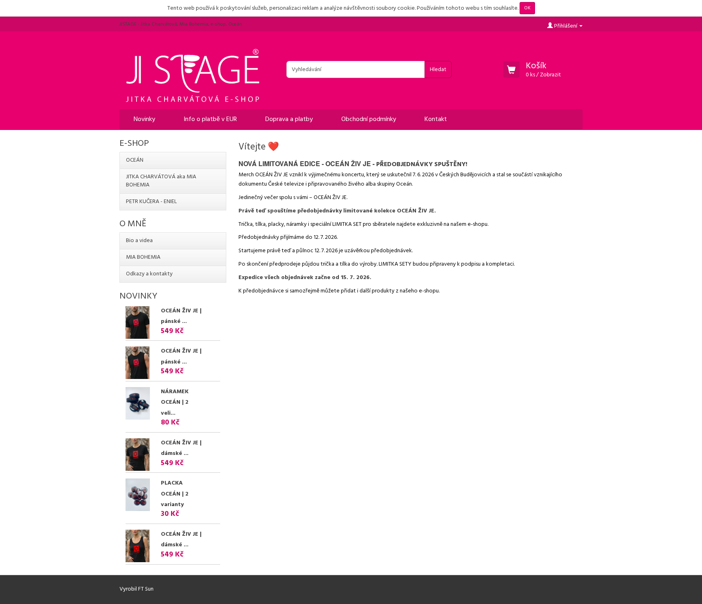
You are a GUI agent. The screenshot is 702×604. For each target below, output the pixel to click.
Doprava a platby (289, 119)
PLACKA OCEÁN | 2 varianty (174, 493)
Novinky (144, 119)
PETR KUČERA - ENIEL (151, 201)
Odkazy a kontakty (149, 274)
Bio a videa (139, 240)
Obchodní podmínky (368, 119)
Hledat (438, 69)
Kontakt (436, 119)
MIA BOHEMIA (143, 257)
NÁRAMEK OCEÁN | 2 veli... (174, 402)
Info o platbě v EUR (210, 119)
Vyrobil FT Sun (136, 589)
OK (527, 8)
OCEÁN (134, 160)
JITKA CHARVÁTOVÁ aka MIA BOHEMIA (161, 181)
